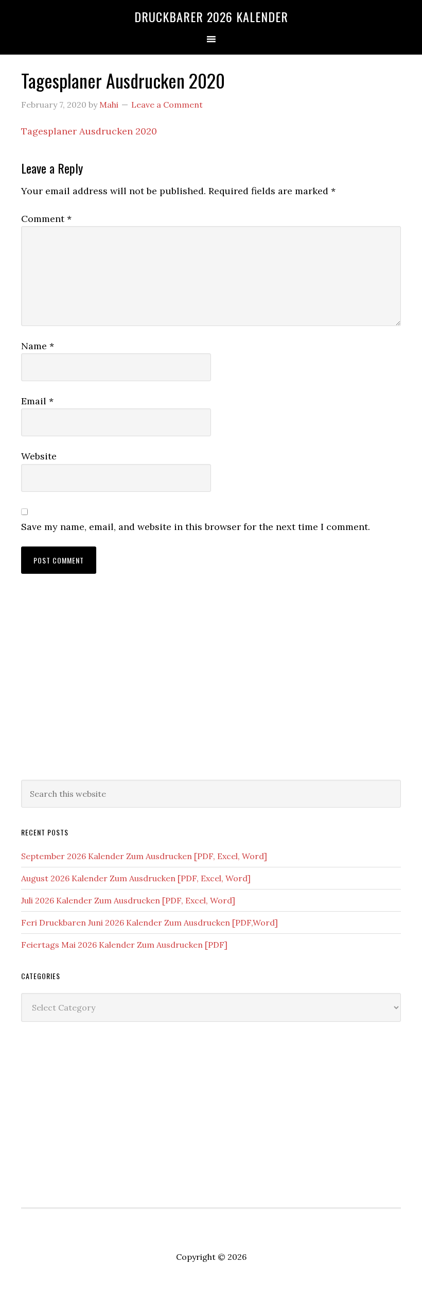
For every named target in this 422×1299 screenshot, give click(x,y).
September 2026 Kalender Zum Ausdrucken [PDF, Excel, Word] (144, 856)
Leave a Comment (167, 104)
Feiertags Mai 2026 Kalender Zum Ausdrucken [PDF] (124, 944)
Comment (46, 219)
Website (39, 456)
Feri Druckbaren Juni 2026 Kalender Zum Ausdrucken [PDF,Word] (149, 922)
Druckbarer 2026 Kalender (211, 16)
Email (37, 401)
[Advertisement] (211, 687)
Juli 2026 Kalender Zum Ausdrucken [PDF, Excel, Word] (128, 900)
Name (37, 346)
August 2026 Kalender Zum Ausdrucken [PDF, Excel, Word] (136, 878)
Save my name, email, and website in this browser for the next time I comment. (195, 527)
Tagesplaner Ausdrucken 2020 (89, 131)
